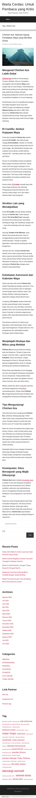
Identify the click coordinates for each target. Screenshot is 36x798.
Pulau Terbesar (23, 758)
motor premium (18, 740)
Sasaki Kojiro (14, 761)
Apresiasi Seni (16, 721)
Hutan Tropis (9, 733)
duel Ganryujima (20, 730)
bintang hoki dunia (16, 724)
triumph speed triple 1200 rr (8, 775)
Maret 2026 (6, 614)
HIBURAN (5, 659)
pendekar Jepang (16, 755)
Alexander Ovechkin (7, 721)
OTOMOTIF (6, 672)
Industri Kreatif (29, 734)
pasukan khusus (19, 752)
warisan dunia (23, 775)
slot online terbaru (18, 764)
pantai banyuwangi (6, 749)
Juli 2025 (5, 640)
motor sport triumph (16, 743)
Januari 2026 (6, 620)
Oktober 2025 (7, 630)
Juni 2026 (5, 604)
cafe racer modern (25, 724)
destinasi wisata (8, 730)
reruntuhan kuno (27, 480)
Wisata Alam (18, 779)
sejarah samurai (21, 761)
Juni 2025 (5, 644)
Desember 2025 (7, 624)
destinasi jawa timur (6, 727)
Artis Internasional (6, 724)
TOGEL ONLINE (8, 679)
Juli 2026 (5, 600)
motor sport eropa (6, 743)
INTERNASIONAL (11, 524)
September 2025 (8, 634)
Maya (24, 388)
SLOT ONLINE (7, 676)
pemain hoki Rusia (6, 755)
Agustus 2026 (7, 597)
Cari (3, 531)
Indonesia (21, 734)
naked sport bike (25, 743)
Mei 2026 (5, 607)
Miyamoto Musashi (20, 737)
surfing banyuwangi (6, 767)
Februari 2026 (7, 617)
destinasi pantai (15, 727)
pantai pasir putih (28, 749)
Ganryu (26, 730)
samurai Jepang (6, 761)
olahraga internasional (16, 746)
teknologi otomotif (13, 770)
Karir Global (5, 737)
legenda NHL (12, 737)
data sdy (5, 694)
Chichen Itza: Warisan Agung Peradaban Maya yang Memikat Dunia (17, 38)
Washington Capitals (7, 779)
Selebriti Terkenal (6, 764)
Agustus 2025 (7, 637)
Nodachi (4, 746)
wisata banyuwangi (28, 779)
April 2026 (5, 610)
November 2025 (7, 627)
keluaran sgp (6, 704)
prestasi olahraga (9, 758)
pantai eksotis (17, 749)
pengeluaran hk (7, 699)
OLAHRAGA (6, 669)
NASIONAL (6, 666)
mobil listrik (6, 740)
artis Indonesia (26, 721)
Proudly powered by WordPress (19, 796)
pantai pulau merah (6, 752)
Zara (20, 44)
